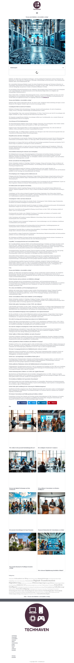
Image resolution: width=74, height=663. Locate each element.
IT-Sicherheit (51, 585)
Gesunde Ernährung (12, 585)
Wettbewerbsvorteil (55, 592)
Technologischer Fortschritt (52, 591)
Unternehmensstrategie (30, 592)
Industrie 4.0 (21, 585)
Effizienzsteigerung (38, 583)
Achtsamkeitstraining (32, 578)
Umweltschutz (11, 592)
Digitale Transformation (44, 580)
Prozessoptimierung (49, 587)
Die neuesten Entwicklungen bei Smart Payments (21, 530)
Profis (13, 644)
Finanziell (14, 637)
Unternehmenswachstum (39, 592)
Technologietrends (33, 589)
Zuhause (14, 648)
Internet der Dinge (38, 585)
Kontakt (14, 650)
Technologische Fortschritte (53, 589)
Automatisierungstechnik (53, 578)
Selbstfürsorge (59, 587)
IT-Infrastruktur (45, 585)
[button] (37, 13)
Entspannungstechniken (59, 583)
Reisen (13, 645)
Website (14, 656)
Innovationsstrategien (30, 585)
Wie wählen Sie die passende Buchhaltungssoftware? (22, 447)
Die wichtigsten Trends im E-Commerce (48, 447)
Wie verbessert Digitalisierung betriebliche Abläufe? (50, 570)
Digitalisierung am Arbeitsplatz (26, 583)
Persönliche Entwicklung (28, 587)
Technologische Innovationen (34, 591)
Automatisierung (43, 578)
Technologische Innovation (17, 591)
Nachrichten (15, 643)
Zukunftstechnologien (43, 593)
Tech (25, 596)
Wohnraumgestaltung (14, 593)
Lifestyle (14, 640)
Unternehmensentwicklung (20, 592)
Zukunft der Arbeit (33, 593)
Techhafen (14, 635)
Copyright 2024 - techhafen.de (37, 661)
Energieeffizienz (49, 583)
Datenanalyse (22, 580)
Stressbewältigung (22, 589)
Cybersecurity (16, 580)
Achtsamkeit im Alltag (21, 578)
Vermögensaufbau (47, 592)
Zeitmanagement (25, 593)
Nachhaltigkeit (20, 587)
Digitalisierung (15, 583)
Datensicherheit (29, 580)
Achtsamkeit (11, 578)
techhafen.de (46, 97)
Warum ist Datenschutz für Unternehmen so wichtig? (51, 530)
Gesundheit (14, 638)
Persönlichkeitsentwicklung (38, 587)
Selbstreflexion (12, 589)
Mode (13, 641)
